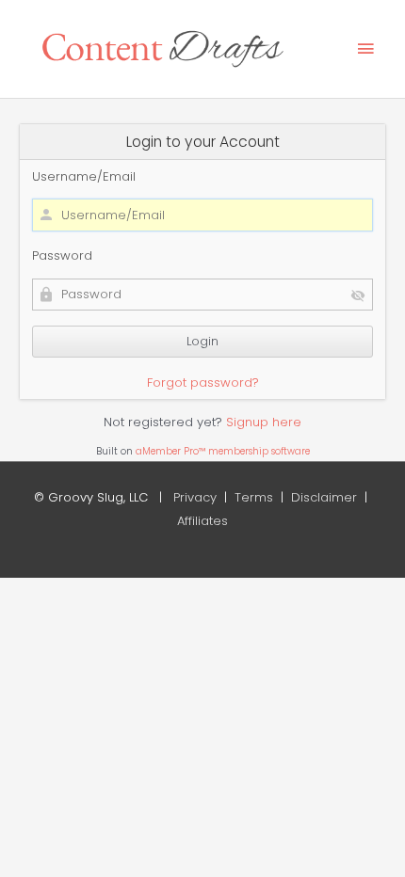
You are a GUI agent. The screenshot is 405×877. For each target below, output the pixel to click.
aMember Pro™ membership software (223, 451)
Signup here (263, 422)
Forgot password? (203, 382)
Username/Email (84, 176)
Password (62, 255)
